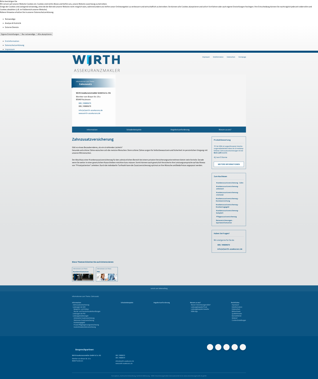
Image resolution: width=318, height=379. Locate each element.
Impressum (10, 49)
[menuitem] (92, 130)
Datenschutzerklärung (14, 45)
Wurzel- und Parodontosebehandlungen (87, 311)
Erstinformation (12, 41)
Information (92, 129)
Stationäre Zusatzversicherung (84, 320)
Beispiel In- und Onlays (81, 309)
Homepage (242, 57)
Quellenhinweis (237, 314)
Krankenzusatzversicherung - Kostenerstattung (227, 199)
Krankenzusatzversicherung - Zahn (229, 183)
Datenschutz (231, 57)
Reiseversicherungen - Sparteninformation (224, 221)
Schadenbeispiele (134, 129)
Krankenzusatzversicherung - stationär (227, 193)
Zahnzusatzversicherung (81, 305)
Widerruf (234, 318)
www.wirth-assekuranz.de (124, 363)
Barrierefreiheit (236, 316)
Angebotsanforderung (180, 129)
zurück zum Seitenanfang (159, 288)
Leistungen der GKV (79, 307)
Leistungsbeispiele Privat (199, 307)
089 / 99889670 (223, 244)
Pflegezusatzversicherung (226, 217)
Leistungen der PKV (79, 314)
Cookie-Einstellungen (239, 320)
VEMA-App (194, 311)
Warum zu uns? (225, 129)
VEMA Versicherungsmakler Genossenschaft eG (166, 376)
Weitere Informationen (229, 164)
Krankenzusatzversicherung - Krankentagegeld (227, 206)
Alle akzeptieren (45, 34)
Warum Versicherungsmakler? (201, 305)
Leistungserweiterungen (80, 316)
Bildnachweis (236, 311)
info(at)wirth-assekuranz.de (229, 249)
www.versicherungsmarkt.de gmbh (195, 376)
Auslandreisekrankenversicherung (85, 327)
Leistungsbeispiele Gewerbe (200, 309)
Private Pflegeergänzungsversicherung (86, 325)
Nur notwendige (28, 34)
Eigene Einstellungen (10, 34)
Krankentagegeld (79, 322)
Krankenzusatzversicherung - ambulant (227, 187)
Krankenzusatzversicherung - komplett (227, 212)
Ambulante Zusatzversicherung (84, 318)
